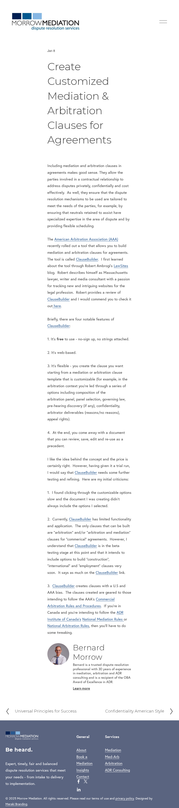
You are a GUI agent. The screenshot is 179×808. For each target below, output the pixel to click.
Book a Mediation (84, 760)
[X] (85, 781)
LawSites (121, 265)
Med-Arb (112, 756)
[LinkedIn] (78, 790)
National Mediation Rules (103, 619)
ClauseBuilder (87, 259)
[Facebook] (78, 781)
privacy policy (124, 798)
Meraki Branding (16, 804)
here (57, 305)
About (81, 750)
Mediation (113, 750)
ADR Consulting (117, 770)
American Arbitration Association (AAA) (86, 239)
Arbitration (113, 763)
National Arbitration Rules (68, 625)
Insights (82, 770)
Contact (82, 776)
